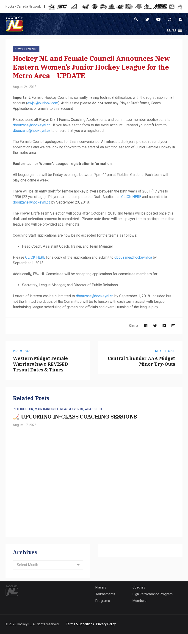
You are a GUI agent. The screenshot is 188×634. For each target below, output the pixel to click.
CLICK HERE (131, 197)
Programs (102, 601)
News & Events (26, 49)
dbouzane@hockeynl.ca (31, 125)
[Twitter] (147, 19)
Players (100, 587)
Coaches (139, 587)
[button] (171, 30)
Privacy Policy (106, 624)
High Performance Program (153, 594)
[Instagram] (169, 19)
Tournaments (105, 594)
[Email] (173, 325)
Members (140, 601)
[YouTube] (158, 19)
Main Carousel (47, 409)
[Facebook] (180, 19)
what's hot (93, 409)
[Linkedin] (164, 325)
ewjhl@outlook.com (42, 103)
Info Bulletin (23, 409)
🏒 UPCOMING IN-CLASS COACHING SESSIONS (75, 416)
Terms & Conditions (80, 624)
